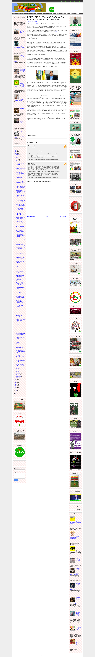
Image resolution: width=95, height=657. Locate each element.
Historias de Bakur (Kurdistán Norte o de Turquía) (20, 163)
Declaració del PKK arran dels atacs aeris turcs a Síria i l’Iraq (78, 642)
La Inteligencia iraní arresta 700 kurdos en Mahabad (20, 327)
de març (17, 157)
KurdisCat (28, 13)
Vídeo (77, 13)
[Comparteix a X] (32, 135)
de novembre (18, 376)
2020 (16, 385)
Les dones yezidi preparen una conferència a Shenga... (20, 169)
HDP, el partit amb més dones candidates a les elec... (20, 341)
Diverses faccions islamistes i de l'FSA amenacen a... (20, 173)
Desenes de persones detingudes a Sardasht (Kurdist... (20, 235)
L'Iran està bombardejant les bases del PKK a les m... (20, 265)
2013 (16, 150)
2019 (16, 384)
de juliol (17, 370)
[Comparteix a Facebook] (33, 135)
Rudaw (37, 23)
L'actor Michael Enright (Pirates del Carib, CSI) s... (20, 239)
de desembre (18, 377)
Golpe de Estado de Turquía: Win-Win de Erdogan (22, 31)
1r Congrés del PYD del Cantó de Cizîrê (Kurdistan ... (20, 251)
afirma (56, 31)
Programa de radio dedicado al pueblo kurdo (19, 316)
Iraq (33, 13)
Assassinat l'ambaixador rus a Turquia (78, 559)
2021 (16, 387)
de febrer (17, 156)
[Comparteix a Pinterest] (35, 135)
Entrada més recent (31, 216)
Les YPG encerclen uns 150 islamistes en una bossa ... (20, 287)
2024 (16, 391)
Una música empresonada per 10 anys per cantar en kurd (20, 361)
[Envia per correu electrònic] (29, 135)
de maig (17, 160)
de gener (17, 154)
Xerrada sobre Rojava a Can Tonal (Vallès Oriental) (20, 305)
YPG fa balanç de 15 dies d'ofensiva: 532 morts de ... (20, 357)
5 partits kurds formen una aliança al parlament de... (20, 187)
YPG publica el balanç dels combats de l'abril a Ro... (20, 177)
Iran (42, 13)
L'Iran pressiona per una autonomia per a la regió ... (20, 330)
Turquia (37, 13)
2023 (16, 390)
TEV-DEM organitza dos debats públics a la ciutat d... (20, 227)
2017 (16, 381)
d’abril (17, 159)
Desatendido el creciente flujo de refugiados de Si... (20, 309)
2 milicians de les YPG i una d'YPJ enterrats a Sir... (20, 195)
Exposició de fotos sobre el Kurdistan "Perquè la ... (20, 254)
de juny (17, 368)
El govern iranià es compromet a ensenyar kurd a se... (20, 191)
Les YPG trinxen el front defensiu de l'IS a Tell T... (20, 297)
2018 (16, 382)
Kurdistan (72, 13)
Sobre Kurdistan (20, 13)
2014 (16, 151)
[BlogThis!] (31, 135)
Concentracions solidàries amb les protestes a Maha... (20, 223)
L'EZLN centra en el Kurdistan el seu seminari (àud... (19, 272)
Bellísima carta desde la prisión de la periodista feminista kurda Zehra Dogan (22, 71)
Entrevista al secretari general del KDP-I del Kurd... (20, 337)
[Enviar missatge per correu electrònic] (28, 135)
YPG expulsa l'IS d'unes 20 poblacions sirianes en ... (20, 269)
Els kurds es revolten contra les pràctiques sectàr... (20, 231)
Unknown (30, 145)
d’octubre (17, 374)
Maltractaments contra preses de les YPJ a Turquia (20, 365)
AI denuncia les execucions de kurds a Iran (78, 547)
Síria (46, 13)
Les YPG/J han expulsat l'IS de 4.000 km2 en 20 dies (20, 351)
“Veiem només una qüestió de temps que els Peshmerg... (20, 291)
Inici (47, 216)
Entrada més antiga (63, 216)
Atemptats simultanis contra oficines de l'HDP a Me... (19, 283)
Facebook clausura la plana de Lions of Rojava (19, 312)
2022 (16, 388)
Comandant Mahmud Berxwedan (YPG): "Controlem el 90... (19, 208)
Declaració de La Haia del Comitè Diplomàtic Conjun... (20, 201)
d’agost (17, 371)
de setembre (18, 373)
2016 (16, 379)
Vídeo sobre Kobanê (19, 280)
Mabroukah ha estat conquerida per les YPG (19, 344)
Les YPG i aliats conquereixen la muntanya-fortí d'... (19, 301)
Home (14, 13)
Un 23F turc (22, 108)
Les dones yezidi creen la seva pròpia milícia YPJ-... (20, 320)
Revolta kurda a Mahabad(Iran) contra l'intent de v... (20, 214)
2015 (16, 153)
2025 (16, 393)
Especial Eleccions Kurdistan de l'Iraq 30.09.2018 (58, 13)
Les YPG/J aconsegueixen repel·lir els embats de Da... (20, 183)
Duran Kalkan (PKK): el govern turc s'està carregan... (20, 258)
